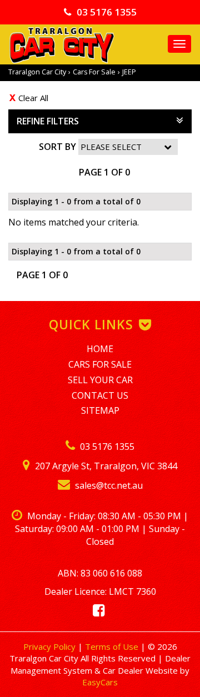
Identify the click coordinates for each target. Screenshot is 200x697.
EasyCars (100, 682)
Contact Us (100, 395)
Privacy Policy (50, 646)
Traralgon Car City (37, 72)
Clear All (33, 97)
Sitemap (100, 410)
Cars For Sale (94, 72)
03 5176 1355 (107, 12)
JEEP (129, 72)
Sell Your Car (100, 380)
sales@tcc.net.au (108, 485)
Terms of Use (113, 646)
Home (100, 349)
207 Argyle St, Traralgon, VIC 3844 (105, 466)
